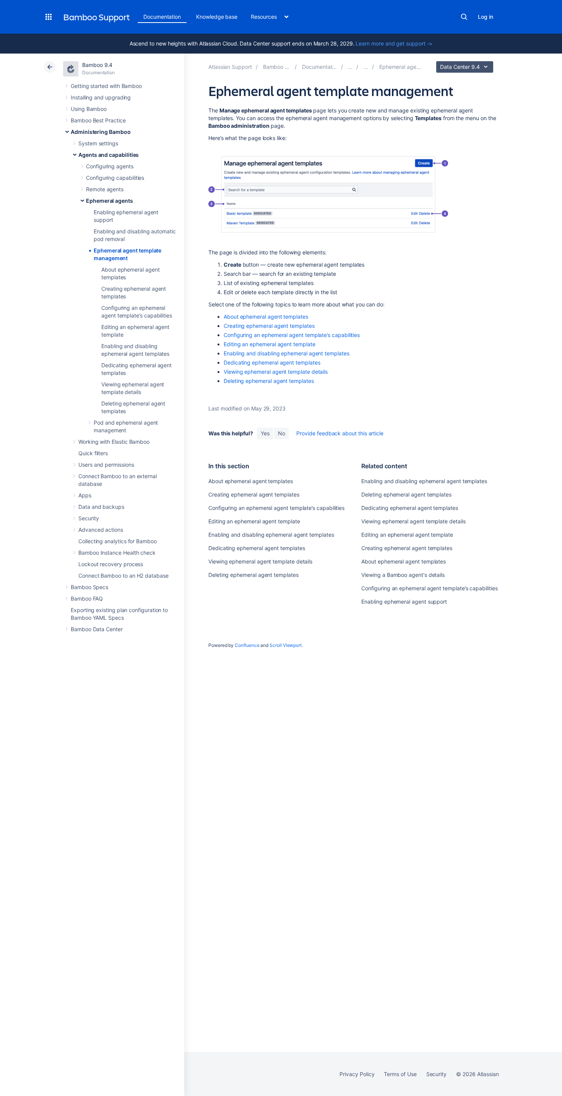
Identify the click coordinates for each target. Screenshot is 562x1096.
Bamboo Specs (89, 587)
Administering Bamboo (101, 132)
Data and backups (101, 506)
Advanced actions (100, 529)
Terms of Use (400, 1074)
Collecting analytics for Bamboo (117, 541)
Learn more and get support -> (394, 43)
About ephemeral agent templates (266, 316)
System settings (98, 143)
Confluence (247, 645)
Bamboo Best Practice (98, 120)
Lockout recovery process (110, 564)
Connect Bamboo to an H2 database (123, 575)
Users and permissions (106, 464)
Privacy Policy (356, 1074)
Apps (84, 495)
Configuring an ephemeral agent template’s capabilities (292, 335)
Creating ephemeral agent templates (269, 325)
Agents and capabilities (108, 154)
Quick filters (93, 453)
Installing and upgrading (101, 97)
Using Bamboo (89, 109)
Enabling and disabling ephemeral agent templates (286, 353)
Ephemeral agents (109, 200)
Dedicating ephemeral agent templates (272, 362)
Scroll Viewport (286, 645)
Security (88, 518)
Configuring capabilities (115, 177)
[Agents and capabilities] (366, 67)
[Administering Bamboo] (350, 67)
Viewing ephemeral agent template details (276, 371)
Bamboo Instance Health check (117, 552)
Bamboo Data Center (97, 629)
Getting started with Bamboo (106, 86)
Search (464, 17)
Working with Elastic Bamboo (113, 441)
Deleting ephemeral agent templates (269, 381)
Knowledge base (216, 16)
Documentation (162, 16)
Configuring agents (109, 166)
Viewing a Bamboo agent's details (403, 575)
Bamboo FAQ (87, 598)
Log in (485, 16)
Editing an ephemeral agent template (269, 344)
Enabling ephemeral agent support (404, 601)
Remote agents (104, 189)
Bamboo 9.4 (97, 65)
